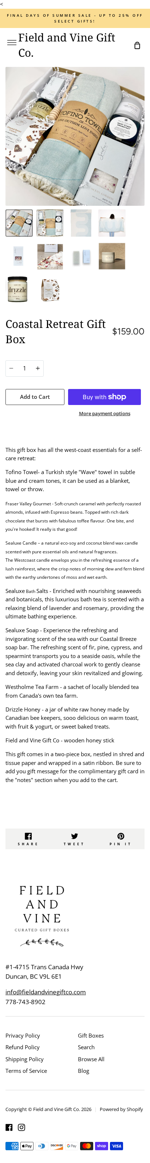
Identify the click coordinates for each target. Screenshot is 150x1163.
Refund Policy (22, 1047)
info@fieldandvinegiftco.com (45, 992)
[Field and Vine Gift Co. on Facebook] (9, 1127)
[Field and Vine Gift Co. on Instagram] (21, 1127)
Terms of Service (26, 1070)
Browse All (91, 1059)
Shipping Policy (24, 1059)
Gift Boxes (91, 1035)
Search (86, 1047)
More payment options (104, 413)
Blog (83, 1070)
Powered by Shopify (121, 1109)
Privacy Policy (22, 1035)
